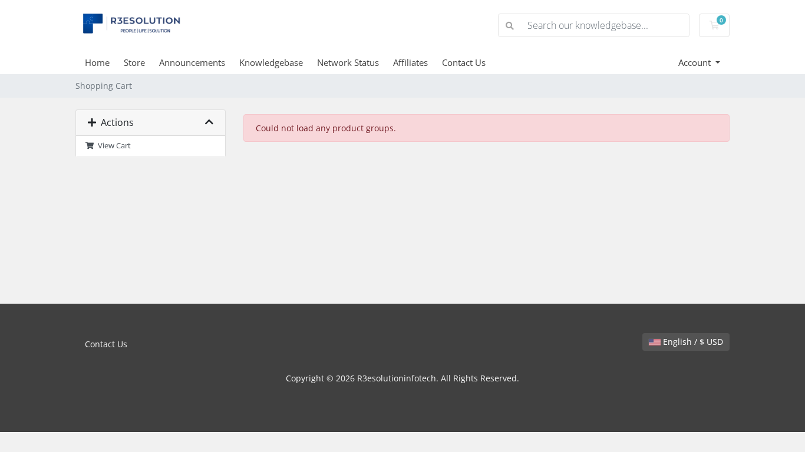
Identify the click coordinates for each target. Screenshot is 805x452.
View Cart (112, 146)
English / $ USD (692, 341)
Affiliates (410, 62)
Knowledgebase (271, 62)
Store (134, 62)
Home (97, 62)
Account (695, 62)
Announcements (192, 62)
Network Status (348, 62)
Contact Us (464, 62)
